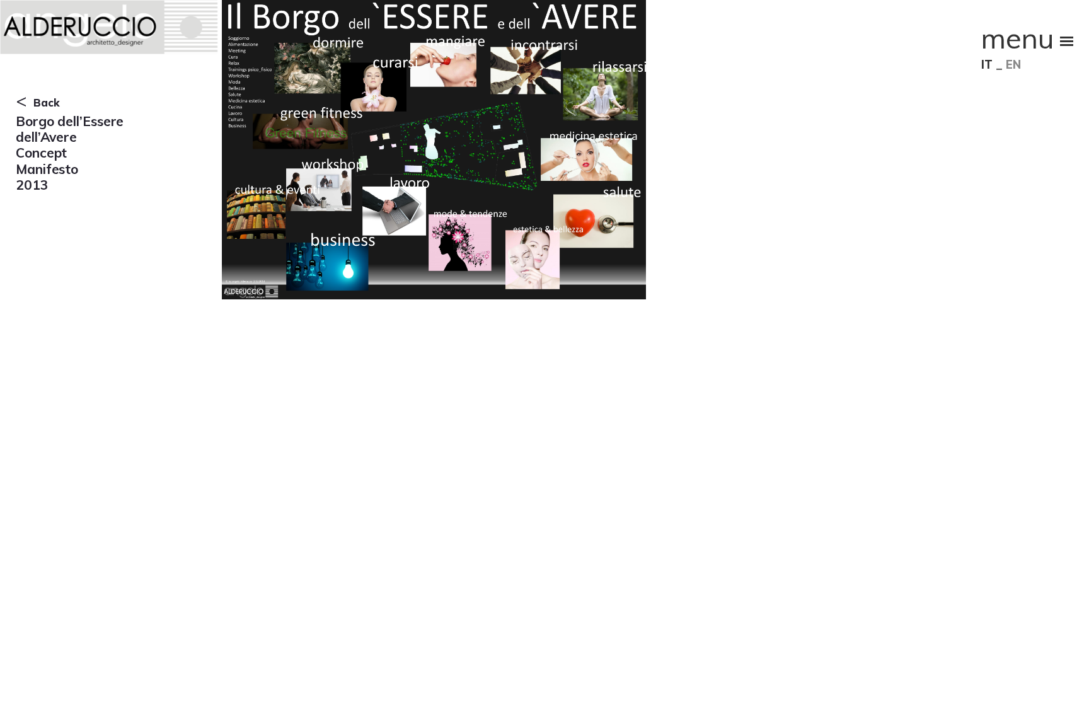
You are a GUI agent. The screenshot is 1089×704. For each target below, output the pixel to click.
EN (1013, 64)
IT (987, 64)
